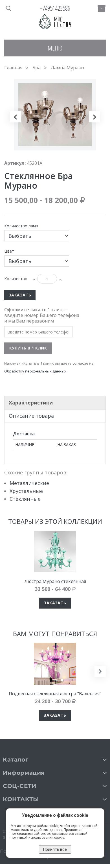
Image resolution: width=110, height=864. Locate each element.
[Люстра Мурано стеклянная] (55, 552)
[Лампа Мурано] (21, 165)
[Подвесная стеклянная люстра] (55, 664)
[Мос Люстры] (55, 22)
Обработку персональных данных (35, 371)
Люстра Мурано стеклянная (55, 581)
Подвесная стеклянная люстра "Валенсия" (55, 694)
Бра (36, 68)
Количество (15, 278)
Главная (13, 68)
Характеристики (31, 402)
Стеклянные (25, 498)
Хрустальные (26, 491)
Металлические (29, 483)
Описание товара (31, 415)
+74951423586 (55, 8)
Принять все (55, 849)
